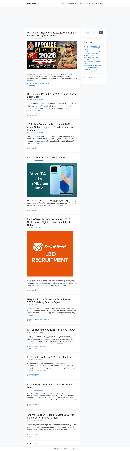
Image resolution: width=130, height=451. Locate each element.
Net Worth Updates (97, 3)
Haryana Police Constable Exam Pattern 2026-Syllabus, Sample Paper (49, 301)
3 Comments (32, 85)
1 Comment (31, 320)
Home (62, 3)
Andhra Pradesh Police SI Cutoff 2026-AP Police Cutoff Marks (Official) (50, 416)
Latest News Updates (85, 3)
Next (37, 443)
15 (33, 443)
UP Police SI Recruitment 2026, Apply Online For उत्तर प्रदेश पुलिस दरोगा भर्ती (51, 34)
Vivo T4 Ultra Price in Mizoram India (47, 157)
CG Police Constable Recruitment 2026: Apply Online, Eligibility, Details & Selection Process (50, 127)
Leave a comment (33, 115)
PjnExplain (31, 3)
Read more (30, 80)
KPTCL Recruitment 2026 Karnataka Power (51, 329)
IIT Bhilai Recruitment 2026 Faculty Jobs (49, 357)
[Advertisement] (65, 16)
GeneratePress (72, 449)
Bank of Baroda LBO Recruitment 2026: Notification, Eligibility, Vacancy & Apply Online (49, 222)
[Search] (101, 32)
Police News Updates (72, 3)
